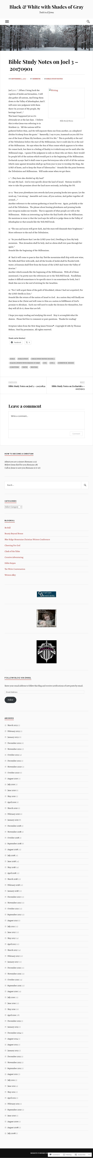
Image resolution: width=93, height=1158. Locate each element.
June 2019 (12, 790)
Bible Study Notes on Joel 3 (43, 359)
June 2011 (11, 1086)
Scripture (14, 367)
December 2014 (14, 1032)
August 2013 (13, 1044)
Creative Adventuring (14, 557)
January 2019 (13, 820)
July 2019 (11, 784)
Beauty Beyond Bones (14, 533)
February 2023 (14, 731)
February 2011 (13, 1103)
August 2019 (13, 778)
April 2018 (12, 873)
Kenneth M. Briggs (66, 363)
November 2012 (14, 1062)
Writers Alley (10, 575)
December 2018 (14, 825)
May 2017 (11, 938)
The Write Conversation (15, 569)
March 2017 (12, 950)
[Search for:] (46, 485)
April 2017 (12, 944)
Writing (34, 367)
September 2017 (14, 914)
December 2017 (14, 896)
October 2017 (13, 908)
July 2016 (11, 997)
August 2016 (13, 991)
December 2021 (14, 760)
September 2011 (14, 1068)
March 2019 (12, 808)
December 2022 (14, 743)
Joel (45, 363)
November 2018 (14, 831)
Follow (10, 699)
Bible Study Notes (54, 79)
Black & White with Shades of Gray (46, 7)
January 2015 (13, 1027)
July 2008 (11, 1133)
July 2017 (11, 926)
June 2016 (12, 1003)
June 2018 (12, 861)
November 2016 (14, 973)
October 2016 (13, 979)
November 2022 (14, 749)
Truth (24, 367)
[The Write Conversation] (46, 626)
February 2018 (14, 885)
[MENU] (7, 21)
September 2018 (14, 843)
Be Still (7, 527)
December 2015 (14, 1021)
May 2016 (11, 1009)
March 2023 (13, 725)
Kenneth (36, 79)
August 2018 (13, 849)
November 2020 (15, 766)
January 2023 (13, 737)
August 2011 (13, 1074)
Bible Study (23, 359)
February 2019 (14, 814)
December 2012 (14, 1056)
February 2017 (13, 956)
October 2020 (13, 772)
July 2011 (11, 1080)
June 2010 (12, 1115)
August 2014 (13, 1038)
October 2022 (13, 754)
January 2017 (13, 961)
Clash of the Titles (12, 551)
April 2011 (12, 1098)
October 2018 (13, 837)
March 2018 (12, 879)
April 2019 (12, 802)
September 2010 (14, 1109)
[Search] (86, 21)
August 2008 (13, 1127)
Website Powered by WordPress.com (46, 1153)
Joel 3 (52, 363)
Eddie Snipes (10, 563)
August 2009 (13, 1121)
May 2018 (11, 867)
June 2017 (12, 932)
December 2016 (14, 967)
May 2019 (11, 796)
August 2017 (13, 920)
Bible (12, 359)
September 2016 (14, 985)
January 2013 (13, 1050)
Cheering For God (12, 545)
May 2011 (11, 1092)
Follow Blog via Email (18, 677)
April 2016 (12, 1015)
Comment (76, 434)
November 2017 (14, 902)
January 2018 (13, 891)
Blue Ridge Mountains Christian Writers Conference (27, 539)
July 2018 (11, 855)
